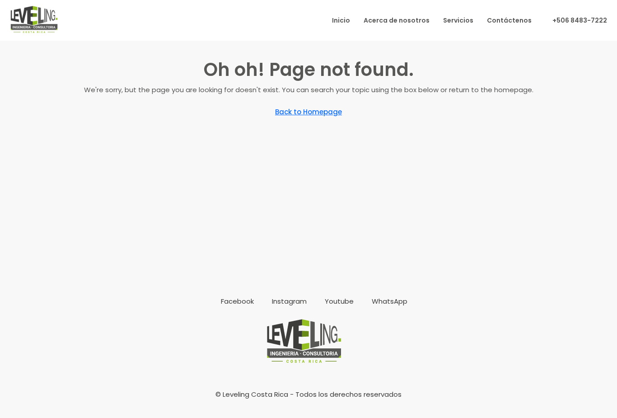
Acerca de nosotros (397, 20)
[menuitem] (575, 20)
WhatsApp (388, 301)
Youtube (338, 301)
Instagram (288, 301)
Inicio (341, 20)
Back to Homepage (308, 112)
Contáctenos (509, 20)
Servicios (458, 20)
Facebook (236, 301)
